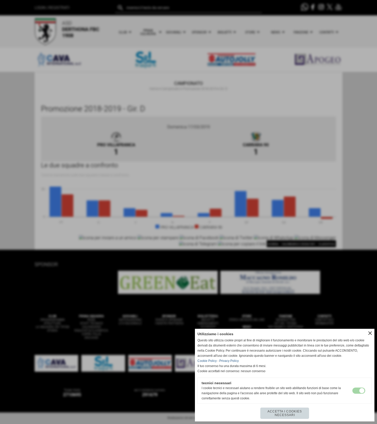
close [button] (370, 333)
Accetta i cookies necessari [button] (284, 413)
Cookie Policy (207, 361)
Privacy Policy (229, 361)
